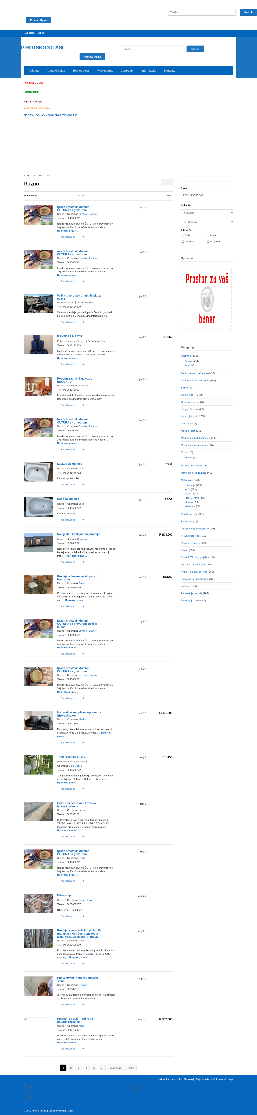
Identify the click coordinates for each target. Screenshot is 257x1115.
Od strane (72, 213)
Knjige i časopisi (190, 409)
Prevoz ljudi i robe (191, 535)
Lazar (82, 810)
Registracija (81, 70)
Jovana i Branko (88, 213)
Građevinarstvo (65, 302)
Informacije (148, 70)
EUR (187, 235)
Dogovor (189, 241)
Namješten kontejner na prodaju (78, 534)
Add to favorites (68, 237)
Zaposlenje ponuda (191, 593)
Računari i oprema (191, 543)
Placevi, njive (192, 497)
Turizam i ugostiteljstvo (193, 564)
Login (230, 1079)
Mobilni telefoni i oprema (194, 445)
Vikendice (190, 506)
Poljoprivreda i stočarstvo (71, 341)
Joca (81, 468)
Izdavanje (190, 485)
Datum (80, 195)
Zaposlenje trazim (191, 600)
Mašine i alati (188, 430)
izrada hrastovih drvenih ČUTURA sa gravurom (73, 253)
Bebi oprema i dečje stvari (195, 373)
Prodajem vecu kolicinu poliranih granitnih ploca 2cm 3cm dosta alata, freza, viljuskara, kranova (79, 933)
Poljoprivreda (202, 1079)
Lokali (188, 493)
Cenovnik (127, 70)
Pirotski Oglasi (66, 1110)
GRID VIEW (164, 182)
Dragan (83, 984)
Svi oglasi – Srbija (34, 32)
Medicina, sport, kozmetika (195, 437)
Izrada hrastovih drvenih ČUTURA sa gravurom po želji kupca (77, 623)
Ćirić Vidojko (76, 765)
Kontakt (169, 70)
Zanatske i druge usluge (194, 578)
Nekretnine (187, 480)
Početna (33, 70)
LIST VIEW (170, 182)
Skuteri (188, 457)
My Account (105, 70)
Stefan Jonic (85, 900)
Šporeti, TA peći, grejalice (195, 557)
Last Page (115, 1067)
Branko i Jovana (88, 258)
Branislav (84, 385)
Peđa (91, 302)
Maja (81, 1025)
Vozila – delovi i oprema (194, 571)
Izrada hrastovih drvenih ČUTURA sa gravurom (73, 208)
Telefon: (61, 218)
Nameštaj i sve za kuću (193, 472)
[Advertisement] (128, 145)
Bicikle (184, 387)
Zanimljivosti (188, 586)
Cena (168, 195)
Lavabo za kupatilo (69, 463)
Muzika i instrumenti (192, 465)
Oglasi (38, 175)
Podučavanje (188, 521)
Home (26, 175)
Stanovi (189, 502)
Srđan (102, 341)
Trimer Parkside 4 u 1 (71, 756)
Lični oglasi (187, 423)
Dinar (213, 235)
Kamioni (189, 361)
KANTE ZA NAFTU (69, 336)
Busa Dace (83, 539)
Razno (60, 213)
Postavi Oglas (92, 56)
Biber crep (64, 895)
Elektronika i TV (189, 394)
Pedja (82, 857)
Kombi (188, 365)
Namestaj (189, 1079)
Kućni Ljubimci (189, 416)
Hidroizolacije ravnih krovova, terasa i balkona (77, 805)
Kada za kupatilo (68, 498)
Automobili (186, 355)
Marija (82, 719)
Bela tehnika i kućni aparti (195, 380)
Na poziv (215, 241)
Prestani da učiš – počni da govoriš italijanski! (75, 1020)
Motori (184, 452)
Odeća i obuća (189, 514)
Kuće (60, 539)
